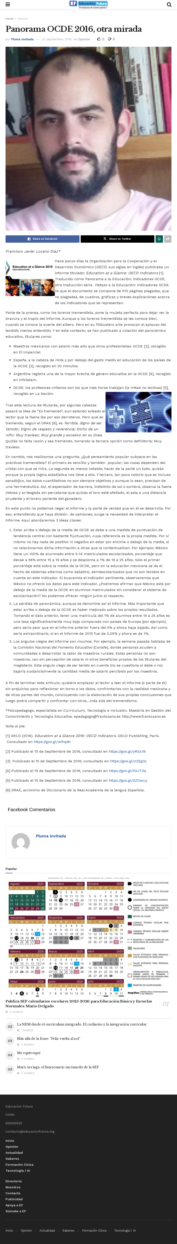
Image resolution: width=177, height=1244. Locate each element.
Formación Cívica (19, 1164)
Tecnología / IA (18, 1170)
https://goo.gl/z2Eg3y (128, 761)
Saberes (12, 1158)
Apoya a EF (14, 1205)
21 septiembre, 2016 (56, 39)
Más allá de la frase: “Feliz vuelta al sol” (48, 1039)
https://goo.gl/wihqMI (52, 742)
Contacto (13, 1193)
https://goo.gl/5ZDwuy (128, 780)
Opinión (23, 18)
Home (10, 18)
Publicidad (14, 1199)
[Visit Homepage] (88, 4)
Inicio (10, 1140)
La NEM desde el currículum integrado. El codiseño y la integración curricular (82, 1024)
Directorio (14, 1181)
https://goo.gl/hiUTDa (127, 771)
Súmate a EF (16, 1211)
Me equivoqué (29, 1053)
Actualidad (14, 1152)
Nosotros (13, 1187)
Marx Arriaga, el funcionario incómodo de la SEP (58, 1067)
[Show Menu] (8, 4)
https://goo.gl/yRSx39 (127, 751)
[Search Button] (169, 4)
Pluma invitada (22, 39)
